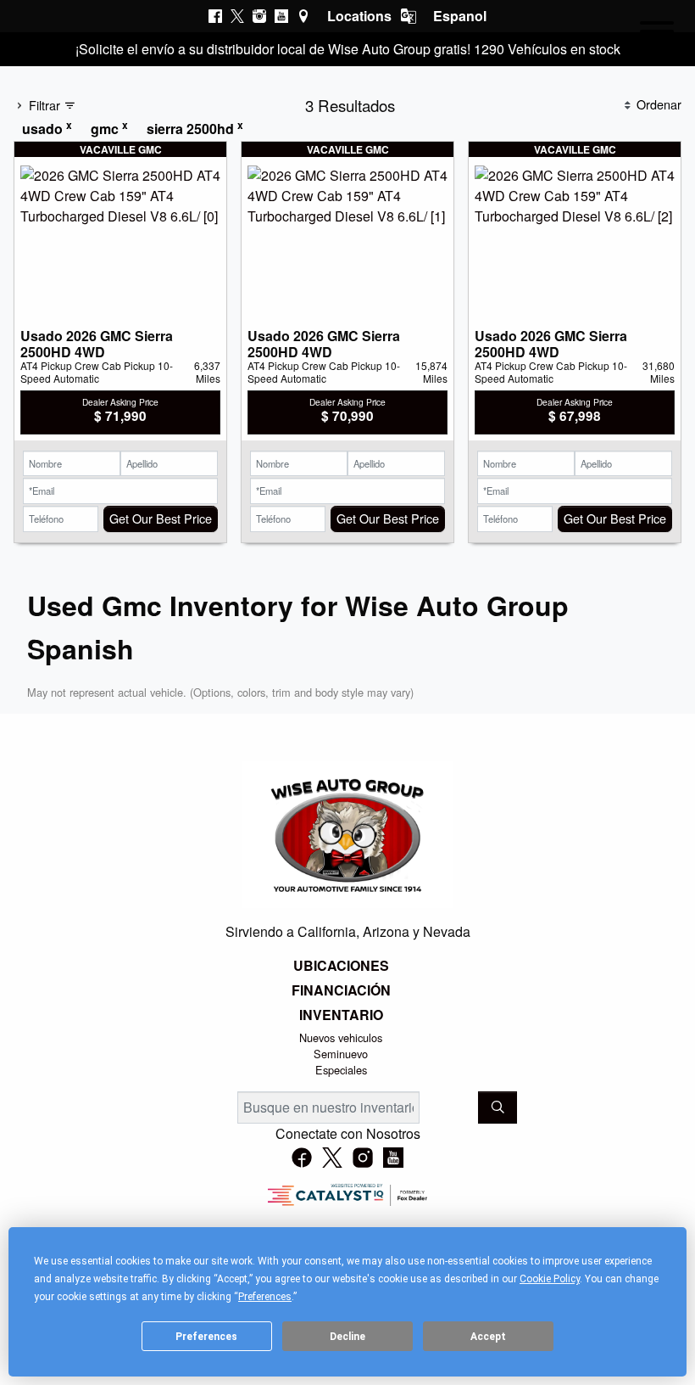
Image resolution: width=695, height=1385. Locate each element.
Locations (359, 15)
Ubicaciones (341, 965)
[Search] (497, 1107)
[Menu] (657, 33)
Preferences (206, 1337)
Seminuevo (341, 1054)
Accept (488, 1337)
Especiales (341, 1070)
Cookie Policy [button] (550, 1279)
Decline (347, 1337)
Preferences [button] (265, 1297)
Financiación (341, 990)
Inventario (341, 1015)
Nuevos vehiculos (340, 1037)
